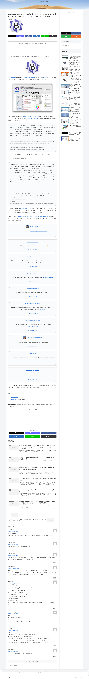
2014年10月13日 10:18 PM (13, 568)
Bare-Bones (24, 404)
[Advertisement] (32, 50)
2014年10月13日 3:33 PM (13, 544)
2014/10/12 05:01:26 (33, 235)
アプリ (15, 404)
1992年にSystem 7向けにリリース (30, 116)
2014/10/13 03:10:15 (33, 330)
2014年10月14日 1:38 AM (13, 613)
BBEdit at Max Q (15, 397)
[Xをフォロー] (66, 33)
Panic (47, 404)
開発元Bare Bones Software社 (28, 77)
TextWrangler (12, 77)
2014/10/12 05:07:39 (33, 249)
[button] (53, 36)
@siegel (45, 77)
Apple (19, 404)
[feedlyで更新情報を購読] (66, 36)
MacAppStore (38, 404)
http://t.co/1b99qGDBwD (41, 231)
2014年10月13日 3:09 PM (13, 531)
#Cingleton (32, 231)
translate (51, 404)
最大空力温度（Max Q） (26, 208)
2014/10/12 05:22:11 (32, 281)
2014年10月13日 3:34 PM (13, 555)
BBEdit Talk (14, 399)
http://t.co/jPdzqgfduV (48, 277)
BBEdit (29, 404)
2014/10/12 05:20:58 (33, 313)
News (11, 404)
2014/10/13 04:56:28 (33, 379)
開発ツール (11, 406)
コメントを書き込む (32, 661)
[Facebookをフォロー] (76, 33)
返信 (55, 538)
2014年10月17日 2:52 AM (13, 651)
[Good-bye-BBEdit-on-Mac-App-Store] (32, 98)
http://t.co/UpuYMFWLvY (33, 376)
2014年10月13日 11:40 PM (13, 583)
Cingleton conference (33, 118)
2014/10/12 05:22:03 (33, 346)
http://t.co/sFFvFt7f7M (32, 326)
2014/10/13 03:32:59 (33, 266)
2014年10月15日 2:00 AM (13, 630)
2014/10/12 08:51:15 (33, 363)
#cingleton (42, 309)
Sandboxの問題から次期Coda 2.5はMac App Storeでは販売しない (33, 216)
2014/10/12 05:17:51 (33, 296)
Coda (33, 404)
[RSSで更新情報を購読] (76, 36)
